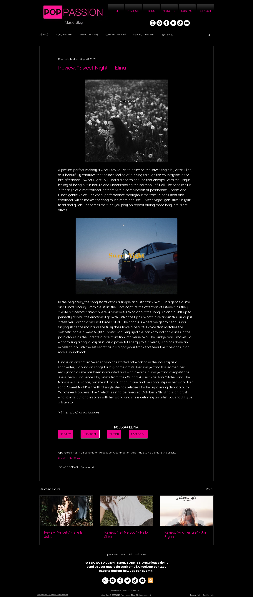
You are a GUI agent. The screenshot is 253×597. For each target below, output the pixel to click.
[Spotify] (159, 23)
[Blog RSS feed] (150, 580)
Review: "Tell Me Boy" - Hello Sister (126, 534)
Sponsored (167, 34)
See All (210, 488)
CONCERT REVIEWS (115, 34)
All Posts (44, 34)
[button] (209, 34)
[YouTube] (187, 23)
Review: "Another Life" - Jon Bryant (185, 534)
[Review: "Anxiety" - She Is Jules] (66, 511)
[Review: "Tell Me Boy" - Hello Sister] (126, 511)
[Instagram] (153, 23)
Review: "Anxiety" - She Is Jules (63, 534)
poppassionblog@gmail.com (126, 554)
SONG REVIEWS (64, 34)
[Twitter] (173, 23)
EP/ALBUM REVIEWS (143, 34)
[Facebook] (166, 23)
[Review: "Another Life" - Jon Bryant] (186, 511)
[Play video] (126, 256)
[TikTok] (180, 23)
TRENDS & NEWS (89, 34)
